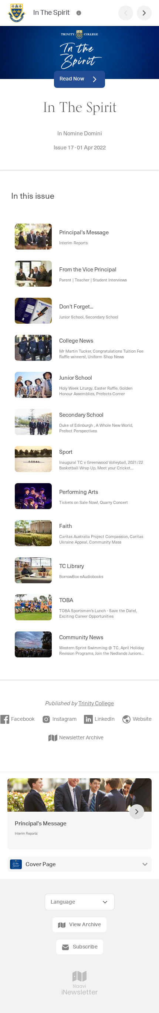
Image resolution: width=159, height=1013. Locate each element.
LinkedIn (105, 719)
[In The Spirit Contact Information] (78, 13)
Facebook (22, 719)
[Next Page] (144, 13)
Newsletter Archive (81, 737)
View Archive (85, 924)
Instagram (65, 719)
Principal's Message (41, 823)
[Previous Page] (125, 13)
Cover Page (41, 864)
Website (142, 719)
